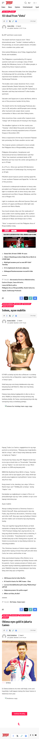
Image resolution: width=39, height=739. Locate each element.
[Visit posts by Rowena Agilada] (4, 322)
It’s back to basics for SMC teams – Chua (17, 581)
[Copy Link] (13, 21)
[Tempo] (9, 3)
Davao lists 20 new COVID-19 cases (15, 253)
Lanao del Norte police (9, 285)
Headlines (27, 304)
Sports (5, 617)
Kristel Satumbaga (12, 635)
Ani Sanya (13, 602)
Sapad (4, 290)
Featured (6, 11)
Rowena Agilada (11, 320)
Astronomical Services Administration (22, 279)
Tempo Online (10, 26)
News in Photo (8, 306)
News (13, 11)
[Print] (16, 21)
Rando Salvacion (29, 288)
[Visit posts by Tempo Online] (4, 27)
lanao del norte (18, 282)
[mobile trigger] (3, 3)
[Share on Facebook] (6, 21)
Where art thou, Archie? (12, 593)
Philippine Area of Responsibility (12, 288)
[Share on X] (9, 21)
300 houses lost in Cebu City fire (14, 578)
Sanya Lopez (21, 602)
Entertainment (8, 304)
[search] (25, 2)
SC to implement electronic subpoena (16, 268)
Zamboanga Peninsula (14, 290)
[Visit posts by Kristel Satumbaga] (4, 636)
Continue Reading (19, 714)
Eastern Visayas (7, 282)
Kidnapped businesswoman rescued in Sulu (18, 271)
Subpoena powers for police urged (15, 590)
